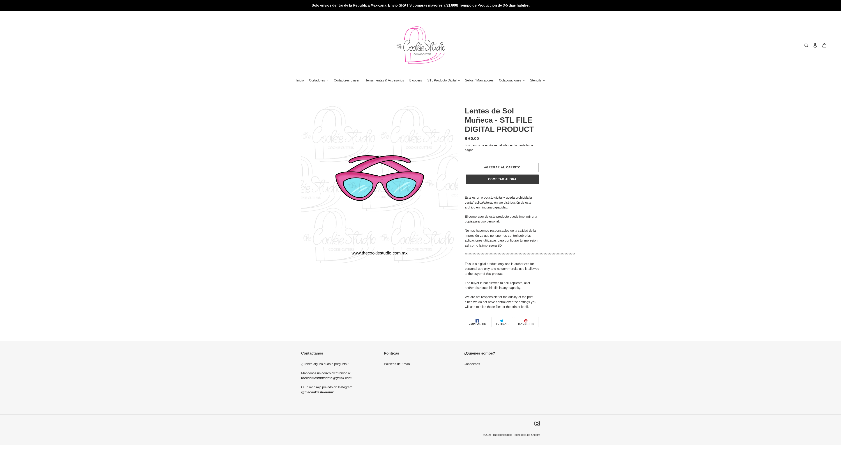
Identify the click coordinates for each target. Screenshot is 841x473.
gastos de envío (482, 145)
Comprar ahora (502, 179)
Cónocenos (472, 364)
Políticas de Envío (397, 364)
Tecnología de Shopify (526, 434)
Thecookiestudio (502, 434)
